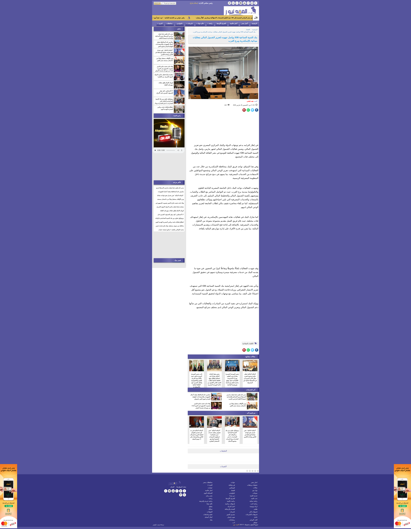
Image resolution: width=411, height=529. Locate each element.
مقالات (255, 488)
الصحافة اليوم (208, 493)
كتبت (252, 101)
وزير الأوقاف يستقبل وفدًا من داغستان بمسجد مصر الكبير (237, 405)
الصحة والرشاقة (230, 509)
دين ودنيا (232, 496)
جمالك (210, 509)
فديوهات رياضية (230, 504)
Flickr (237, 3)
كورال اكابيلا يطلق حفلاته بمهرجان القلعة (166, 84)
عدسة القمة (253, 496)
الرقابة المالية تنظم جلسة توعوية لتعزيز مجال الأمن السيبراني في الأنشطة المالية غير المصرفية (250, 378)
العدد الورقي (253, 520)
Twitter (252, 3)
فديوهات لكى (253, 512)
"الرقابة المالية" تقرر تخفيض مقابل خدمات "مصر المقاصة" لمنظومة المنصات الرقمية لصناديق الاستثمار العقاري (214, 436)
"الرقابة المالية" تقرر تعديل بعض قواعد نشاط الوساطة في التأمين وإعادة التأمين (250, 434)
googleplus (248, 3)
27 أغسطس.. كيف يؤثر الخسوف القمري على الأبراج (165, 92)
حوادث (233, 482)
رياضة (211, 23)
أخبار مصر (244, 23)
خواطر (255, 522)
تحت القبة (254, 498)
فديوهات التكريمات (251, 514)
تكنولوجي (179, 23)
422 (225, 105)
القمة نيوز (236, 524)
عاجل (255, 517)
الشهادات (209, 512)
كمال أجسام (208, 517)
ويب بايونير (156, 524)
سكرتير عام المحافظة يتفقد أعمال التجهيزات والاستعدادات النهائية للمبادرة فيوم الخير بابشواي (200, 397)
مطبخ (210, 506)
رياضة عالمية (231, 501)
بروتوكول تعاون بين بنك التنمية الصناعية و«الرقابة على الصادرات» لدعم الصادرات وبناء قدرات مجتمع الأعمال (232, 436)
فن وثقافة (232, 485)
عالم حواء (201, 23)
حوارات (210, 488)
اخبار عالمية (208, 490)
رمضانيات (232, 520)
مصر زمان (209, 496)
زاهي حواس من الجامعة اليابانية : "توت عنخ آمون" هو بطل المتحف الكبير (200, 18)
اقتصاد (233, 490)
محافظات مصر (207, 482)
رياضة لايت (253, 504)
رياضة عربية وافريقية (205, 501)
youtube (244, 3)
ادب (233, 522)
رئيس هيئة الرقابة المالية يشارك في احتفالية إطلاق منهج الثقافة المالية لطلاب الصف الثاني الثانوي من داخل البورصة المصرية (214, 379)
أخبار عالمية (233, 23)
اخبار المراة (231, 506)
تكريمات (190, 23)
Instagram (240, 3)
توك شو (254, 490)
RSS (233, 3)
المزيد (160, 23)
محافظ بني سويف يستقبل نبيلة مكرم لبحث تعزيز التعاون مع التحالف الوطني (170, 227)
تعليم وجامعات (207, 514)
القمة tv (210, 485)
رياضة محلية (253, 501)
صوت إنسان (231, 517)
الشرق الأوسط (221, 23)
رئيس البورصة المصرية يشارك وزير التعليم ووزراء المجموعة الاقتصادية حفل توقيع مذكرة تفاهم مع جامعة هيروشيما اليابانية (232, 379)
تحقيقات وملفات (252, 485)
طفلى (255, 509)
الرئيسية (254, 23)
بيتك (211, 520)
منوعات (255, 493)
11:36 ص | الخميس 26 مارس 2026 (244, 105)
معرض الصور (231, 514)
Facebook (255, 3)
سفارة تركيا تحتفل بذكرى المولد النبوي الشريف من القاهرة (164, 76)
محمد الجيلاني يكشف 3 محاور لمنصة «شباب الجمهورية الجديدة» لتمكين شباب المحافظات (171, 231)
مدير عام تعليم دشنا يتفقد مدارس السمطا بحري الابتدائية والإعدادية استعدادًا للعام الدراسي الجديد (236, 397)
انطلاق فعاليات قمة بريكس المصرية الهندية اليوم (165, 108)
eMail (229, 3)
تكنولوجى (232, 493)
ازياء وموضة (253, 506)
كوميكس (232, 488)
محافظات (170, 23)
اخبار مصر (254, 482)
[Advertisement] (223, 128)
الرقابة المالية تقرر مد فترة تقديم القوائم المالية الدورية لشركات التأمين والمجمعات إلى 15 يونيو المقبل (196, 435)
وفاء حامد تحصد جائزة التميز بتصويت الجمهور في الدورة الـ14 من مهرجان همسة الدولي (201, 406)
